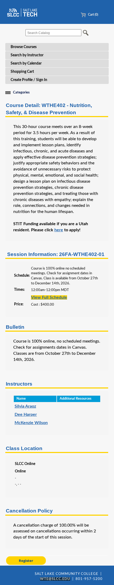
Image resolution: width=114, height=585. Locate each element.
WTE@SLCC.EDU (55, 579)
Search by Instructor (27, 55)
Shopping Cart (22, 72)
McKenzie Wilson (31, 423)
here (58, 230)
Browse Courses (24, 47)
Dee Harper (26, 414)
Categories (21, 92)
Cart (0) (92, 14)
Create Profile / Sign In (29, 80)
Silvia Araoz (25, 406)
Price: (19, 304)
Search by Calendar (26, 63)
